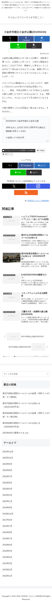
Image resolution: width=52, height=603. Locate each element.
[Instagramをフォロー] (38, 186)
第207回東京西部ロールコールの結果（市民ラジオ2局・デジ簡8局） (26, 395)
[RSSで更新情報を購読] (26, 192)
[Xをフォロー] (14, 186)
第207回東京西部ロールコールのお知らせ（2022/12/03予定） (21, 405)
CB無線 (41, 150)
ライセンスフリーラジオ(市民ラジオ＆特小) (20, 150)
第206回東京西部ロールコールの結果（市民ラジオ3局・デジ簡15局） (26, 415)
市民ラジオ (8, 154)
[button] (34, 46)
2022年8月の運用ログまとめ (15, 433)
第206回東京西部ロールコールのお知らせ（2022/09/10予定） (21, 425)
